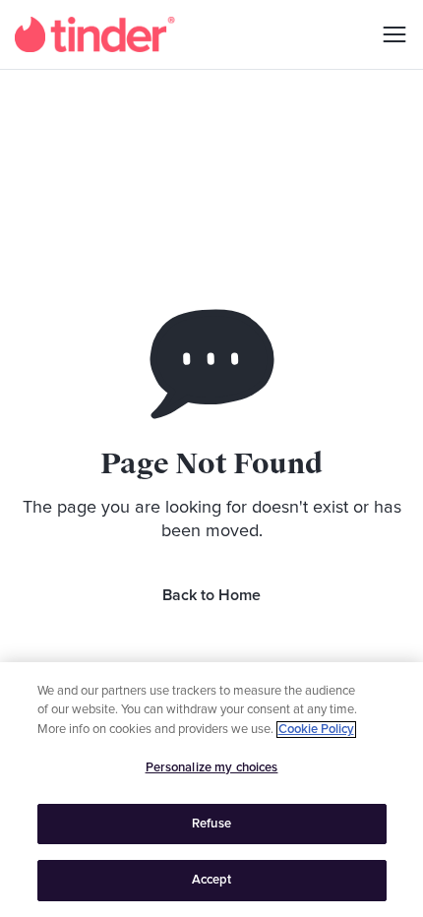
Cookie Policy (316, 729)
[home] (95, 34)
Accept (212, 880)
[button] (387, 34)
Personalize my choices (212, 768)
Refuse (211, 824)
